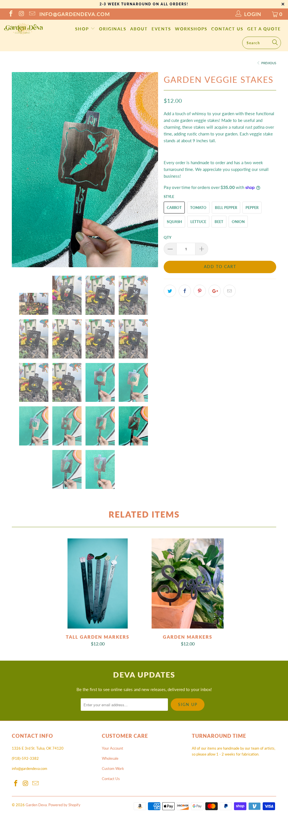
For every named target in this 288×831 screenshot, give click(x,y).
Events (161, 28)
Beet (219, 221)
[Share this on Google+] (214, 291)
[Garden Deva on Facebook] (10, 14)
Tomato (198, 207)
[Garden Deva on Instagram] (21, 14)
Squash (174, 221)
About (139, 28)
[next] (150, 169)
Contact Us (227, 28)
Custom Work (113, 768)
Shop (83, 28)
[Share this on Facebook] (185, 291)
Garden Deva (36, 805)
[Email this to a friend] (229, 291)
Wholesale (110, 758)
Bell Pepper (226, 207)
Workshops (191, 28)
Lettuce (198, 221)
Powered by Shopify (64, 805)
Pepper (252, 207)
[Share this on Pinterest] (200, 291)
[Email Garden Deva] (31, 14)
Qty (167, 237)
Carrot (174, 207)
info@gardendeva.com (74, 14)
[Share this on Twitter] (170, 291)
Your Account (112, 748)
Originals (112, 28)
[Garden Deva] (23, 29)
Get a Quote (264, 28)
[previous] (20, 169)
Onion (238, 221)
